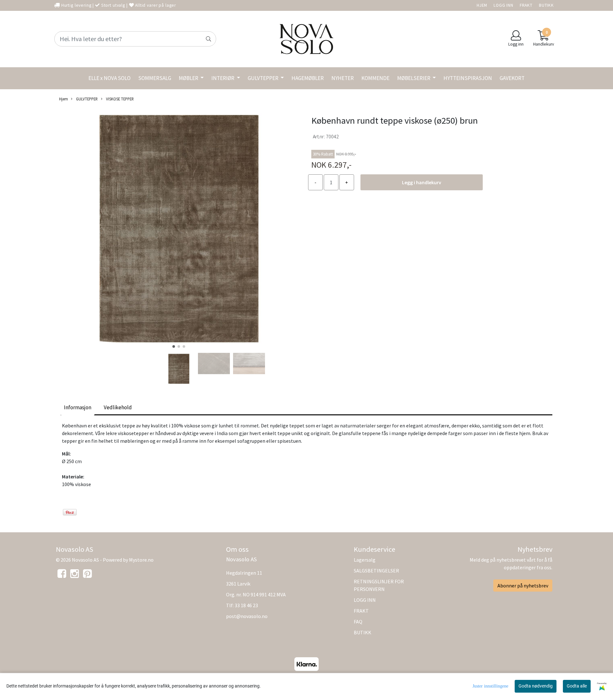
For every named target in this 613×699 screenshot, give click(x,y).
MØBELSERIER (414, 78)
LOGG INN (503, 5)
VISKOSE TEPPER (119, 98)
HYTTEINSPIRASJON (467, 78)
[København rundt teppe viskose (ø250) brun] (178, 229)
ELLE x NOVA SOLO (109, 78)
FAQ (358, 621)
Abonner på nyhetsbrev (522, 585)
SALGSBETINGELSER (376, 570)
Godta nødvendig (535, 685)
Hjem (63, 98)
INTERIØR (223, 78)
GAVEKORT (512, 78)
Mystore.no (141, 560)
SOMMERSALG (154, 78)
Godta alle (577, 685)
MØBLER (189, 78)
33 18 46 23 (246, 605)
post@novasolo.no (247, 616)
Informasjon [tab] (77, 407)
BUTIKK (546, 5)
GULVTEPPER (263, 78)
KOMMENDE (375, 78)
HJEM (482, 5)
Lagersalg (364, 560)
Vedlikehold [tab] (118, 407)
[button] (173, 346)
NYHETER (342, 78)
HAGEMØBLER (307, 78)
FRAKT (526, 5)
